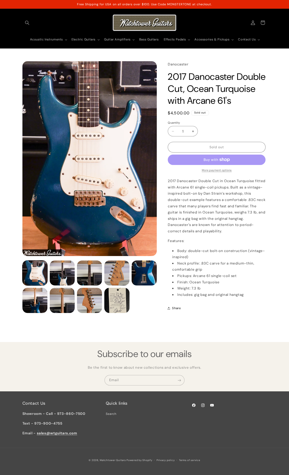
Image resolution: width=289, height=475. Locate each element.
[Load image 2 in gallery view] (62, 273)
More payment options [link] (217, 170)
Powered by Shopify (139, 460)
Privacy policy (166, 460)
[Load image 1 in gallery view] (35, 273)
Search (111, 414)
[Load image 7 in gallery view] (62, 300)
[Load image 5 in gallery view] (144, 273)
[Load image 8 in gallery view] (89, 300)
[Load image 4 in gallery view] (116, 273)
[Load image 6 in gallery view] (35, 300)
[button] (27, 23)
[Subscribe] (179, 380)
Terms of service (189, 460)
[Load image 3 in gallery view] (89, 273)
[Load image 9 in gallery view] (116, 300)
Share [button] (176, 308)
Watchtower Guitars (113, 460)
